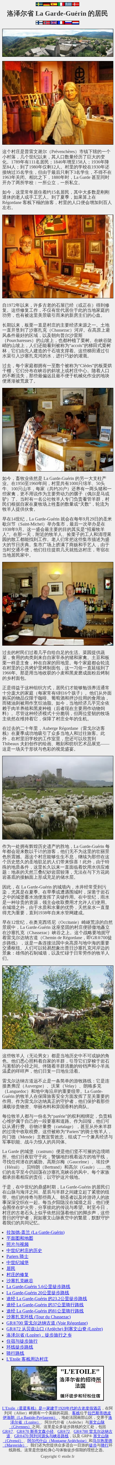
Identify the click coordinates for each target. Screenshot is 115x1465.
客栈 (76, 1413)
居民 (10, 1268)
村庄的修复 (17, 1274)
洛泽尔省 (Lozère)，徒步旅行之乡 (39, 1335)
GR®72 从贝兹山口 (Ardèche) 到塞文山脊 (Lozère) (54, 1328)
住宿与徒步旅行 (22, 1341)
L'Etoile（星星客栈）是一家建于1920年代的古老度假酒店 (51, 1408)
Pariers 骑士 (17, 1256)
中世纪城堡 (17, 1262)
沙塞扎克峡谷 (19, 1280)
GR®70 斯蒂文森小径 (35, 1431)
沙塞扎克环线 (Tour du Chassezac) (38, 1316)
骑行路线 (15, 1353)
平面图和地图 (19, 1238)
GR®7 (8, 1431)
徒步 (93, 1445)
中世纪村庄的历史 (24, 1250)
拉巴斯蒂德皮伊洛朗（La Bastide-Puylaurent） (57, 1415)
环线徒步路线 (19, 1347)
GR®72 (64, 1431)
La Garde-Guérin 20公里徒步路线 (37, 1292)
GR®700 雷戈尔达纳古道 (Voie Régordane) (47, 1323)
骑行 (105, 1445)
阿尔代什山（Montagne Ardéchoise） (58, 1440)
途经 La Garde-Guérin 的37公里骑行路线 (45, 1304)
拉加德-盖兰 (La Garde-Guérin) (35, 1232)
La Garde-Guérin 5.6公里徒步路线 (38, 1286)
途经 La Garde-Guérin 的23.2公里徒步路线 (46, 1298)
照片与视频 (17, 1244)
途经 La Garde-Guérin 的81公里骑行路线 (45, 1311)
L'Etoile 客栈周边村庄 (27, 1359)
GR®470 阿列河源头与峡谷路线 (41, 1436)
